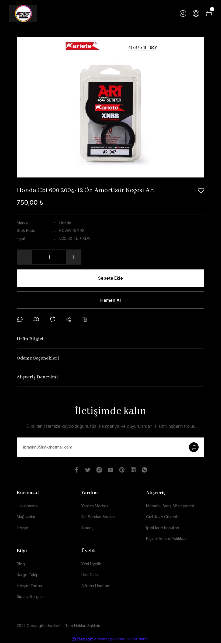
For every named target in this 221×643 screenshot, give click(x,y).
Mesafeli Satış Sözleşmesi (170, 506)
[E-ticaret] (110, 639)
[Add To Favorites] (201, 190)
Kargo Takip (28, 574)
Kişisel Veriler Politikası (166, 538)
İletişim (23, 527)
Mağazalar (26, 516)
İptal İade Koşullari (162, 527)
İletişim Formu (29, 585)
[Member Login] (196, 13)
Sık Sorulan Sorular (98, 516)
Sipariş (87, 527)
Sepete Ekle (110, 278)
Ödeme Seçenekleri (38, 358)
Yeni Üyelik (91, 564)
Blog (21, 564)
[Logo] (23, 13)
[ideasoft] (82, 639)
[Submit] (193, 447)
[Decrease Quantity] (24, 257)
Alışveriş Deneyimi (37, 377)
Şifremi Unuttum (95, 585)
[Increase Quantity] (73, 257)
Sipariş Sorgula (30, 596)
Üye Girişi (90, 574)
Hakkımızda (27, 506)
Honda (65, 223)
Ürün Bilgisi (30, 339)
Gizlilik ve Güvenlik (163, 516)
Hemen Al (110, 300)
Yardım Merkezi (95, 506)
